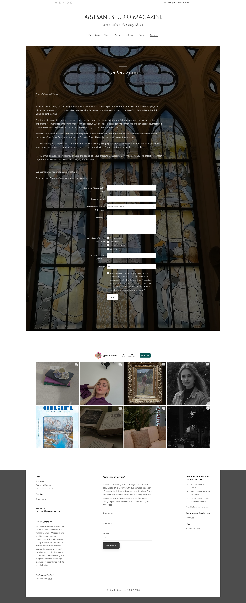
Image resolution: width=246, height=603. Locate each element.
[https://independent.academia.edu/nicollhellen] (63, 2)
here (44, 499)
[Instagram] (59, 2)
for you (206, 507)
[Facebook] (56, 2)
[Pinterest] (67, 2)
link (192, 518)
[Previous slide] (36, 405)
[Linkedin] (71, 2)
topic (198, 528)
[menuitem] (95, 35)
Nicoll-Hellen (54, 511)
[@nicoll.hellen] (98, 355)
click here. (138, 290)
